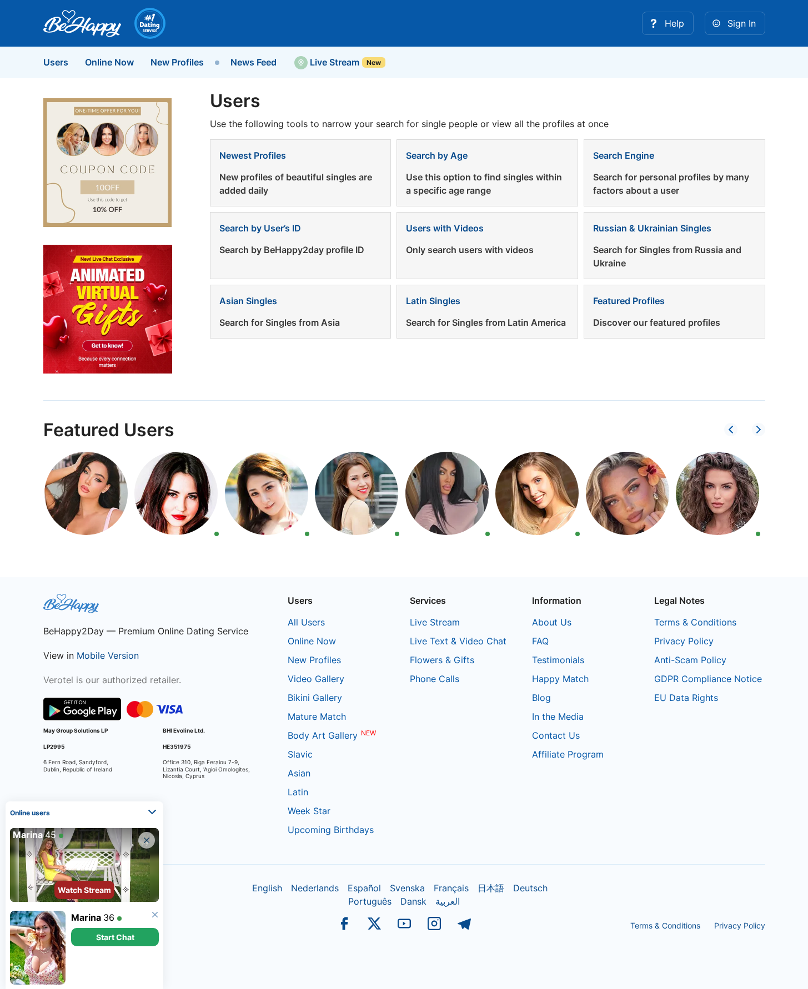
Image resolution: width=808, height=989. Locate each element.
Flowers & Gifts (442, 659)
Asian (299, 773)
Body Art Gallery (323, 735)
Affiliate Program (568, 754)
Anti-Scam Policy (690, 659)
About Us (551, 622)
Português (370, 901)
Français (451, 888)
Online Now (109, 62)
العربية (447, 901)
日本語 (491, 888)
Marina (86, 917)
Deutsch (530, 888)
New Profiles (177, 62)
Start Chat (115, 937)
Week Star (309, 810)
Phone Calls (434, 678)
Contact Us (556, 735)
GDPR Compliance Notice (708, 678)
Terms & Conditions (695, 622)
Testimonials (558, 659)
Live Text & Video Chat (458, 641)
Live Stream (333, 62)
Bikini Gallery (315, 697)
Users (55, 62)
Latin (298, 792)
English (267, 888)
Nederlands (315, 888)
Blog (541, 697)
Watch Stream (84, 890)
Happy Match (560, 678)
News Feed (253, 62)
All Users (306, 622)
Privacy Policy (684, 641)
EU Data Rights (686, 697)
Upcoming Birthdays (331, 829)
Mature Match (317, 716)
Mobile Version (108, 655)
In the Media (558, 716)
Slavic (300, 754)
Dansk (413, 901)
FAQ (540, 641)
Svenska (407, 888)
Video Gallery (316, 678)
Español (364, 888)
